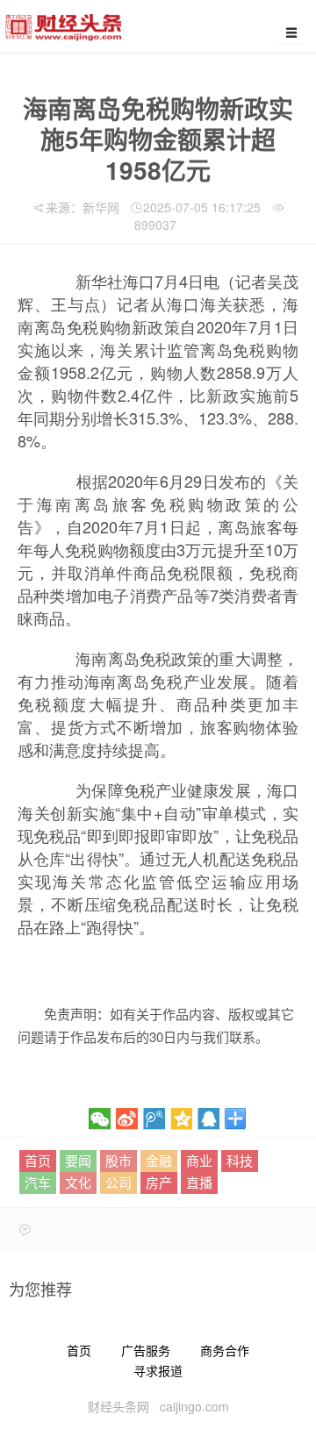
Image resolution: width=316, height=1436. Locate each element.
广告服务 (145, 1350)
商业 (199, 1160)
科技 (239, 1160)
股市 (118, 1160)
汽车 (38, 1182)
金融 (159, 1160)
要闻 (78, 1160)
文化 (78, 1182)
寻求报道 (158, 1370)
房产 (159, 1182)
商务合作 (224, 1350)
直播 (199, 1182)
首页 (38, 1160)
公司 (118, 1182)
